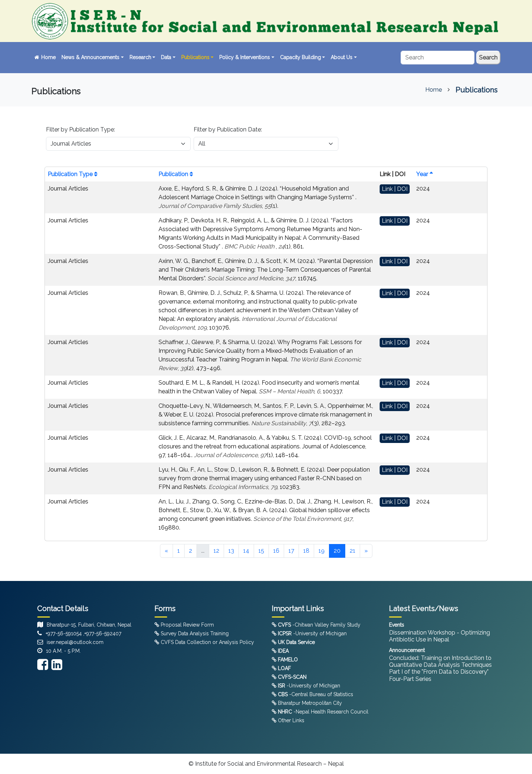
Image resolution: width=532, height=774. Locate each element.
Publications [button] (195, 57)
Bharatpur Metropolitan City (309, 703)
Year (423, 174)
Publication (174, 174)
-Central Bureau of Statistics (315, 694)
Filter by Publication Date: (228, 129)
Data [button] (166, 57)
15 (261, 550)
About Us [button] (341, 57)
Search (488, 57)
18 (306, 550)
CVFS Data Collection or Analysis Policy (206, 642)
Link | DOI (395, 188)
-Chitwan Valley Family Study (319, 625)
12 (216, 550)
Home (48, 57)
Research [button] (140, 57)
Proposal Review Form (186, 625)
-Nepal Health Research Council (323, 712)
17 (291, 550)
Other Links (290, 720)
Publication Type (71, 174)
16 (276, 550)
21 (352, 550)
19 (321, 550)
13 (231, 550)
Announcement (407, 650)
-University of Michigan (312, 633)
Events (396, 625)
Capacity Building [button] (300, 57)
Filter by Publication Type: (80, 129)
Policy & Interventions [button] (244, 57)
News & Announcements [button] (90, 57)
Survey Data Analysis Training (194, 633)
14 (246, 550)
